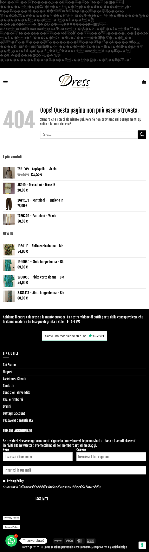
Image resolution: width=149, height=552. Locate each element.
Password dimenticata (18, 420)
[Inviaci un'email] (78, 322)
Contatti (8, 386)
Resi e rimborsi (13, 399)
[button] (5, 81)
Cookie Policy (11, 527)
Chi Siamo (9, 365)
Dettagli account (14, 413)
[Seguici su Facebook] (67, 322)
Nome (6, 449)
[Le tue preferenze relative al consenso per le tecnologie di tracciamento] (142, 545)
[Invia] (142, 134)
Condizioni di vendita (16, 392)
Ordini (7, 406)
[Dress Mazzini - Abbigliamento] (74, 81)
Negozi (7, 372)
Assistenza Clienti (14, 379)
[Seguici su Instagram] (73, 322)
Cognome (81, 449)
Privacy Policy (93, 486)
